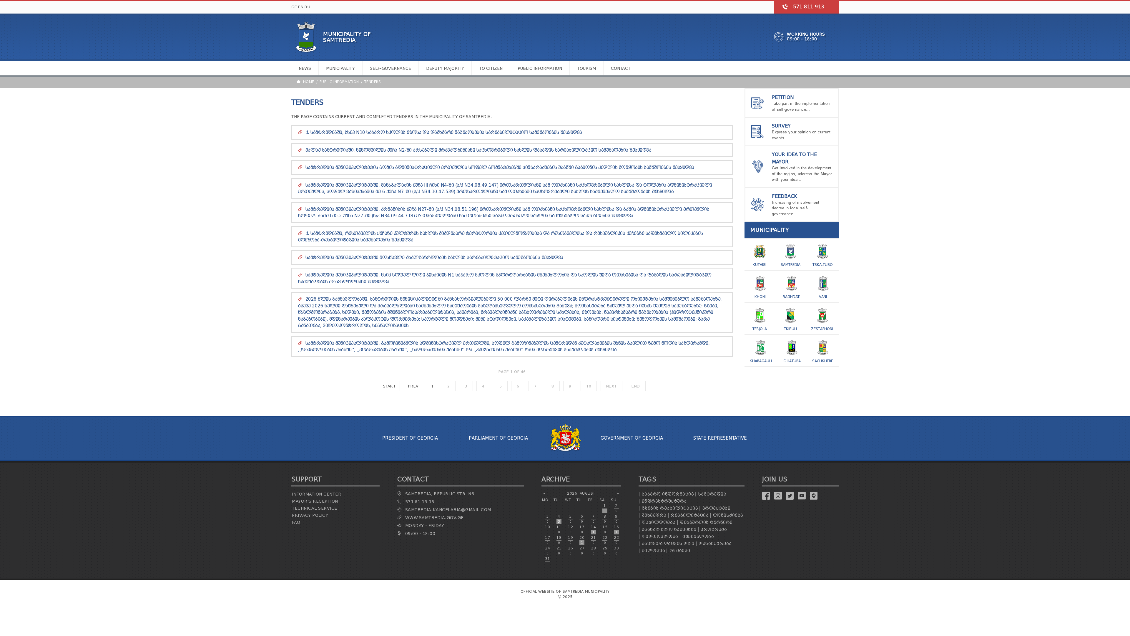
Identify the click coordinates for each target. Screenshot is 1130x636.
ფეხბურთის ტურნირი (706, 522)
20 (581, 540)
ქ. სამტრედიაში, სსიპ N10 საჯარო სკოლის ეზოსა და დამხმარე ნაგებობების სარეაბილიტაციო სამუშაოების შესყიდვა (443, 132)
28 (593, 550)
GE (294, 6)
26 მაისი (679, 550)
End (636, 386)
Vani (823, 296)
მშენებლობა (698, 536)
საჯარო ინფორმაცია (668, 494)
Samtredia (790, 264)
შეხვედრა (654, 515)
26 (570, 550)
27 (581, 550)
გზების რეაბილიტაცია (670, 508)
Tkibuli (790, 329)
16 (616, 529)
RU (307, 6)
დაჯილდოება (659, 522)
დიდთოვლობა (660, 536)
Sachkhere (822, 361)
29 (604, 550)
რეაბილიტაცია (690, 515)
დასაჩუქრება (715, 543)
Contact (621, 68)
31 (547, 561)
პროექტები (716, 508)
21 (593, 540)
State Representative (720, 438)
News (305, 68)
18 (558, 540)
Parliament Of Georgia (498, 438)
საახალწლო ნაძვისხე (669, 529)
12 (570, 529)
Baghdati (791, 296)
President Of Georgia (410, 438)
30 (616, 550)
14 (593, 529)
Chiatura (792, 361)
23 (616, 540)
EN (300, 6)
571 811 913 (808, 6)
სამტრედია (712, 494)
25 (558, 550)
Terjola (759, 329)
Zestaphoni (822, 329)
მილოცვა (653, 550)
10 (588, 386)
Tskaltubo (822, 264)
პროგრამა (714, 529)
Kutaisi (759, 264)
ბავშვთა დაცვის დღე (668, 543)
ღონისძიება (728, 515)
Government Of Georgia (632, 438)
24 (547, 550)
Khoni (760, 296)
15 (604, 529)
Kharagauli (761, 361)
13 (581, 529)
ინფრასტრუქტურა (664, 501)
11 (558, 529)
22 (604, 540)
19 (570, 540)
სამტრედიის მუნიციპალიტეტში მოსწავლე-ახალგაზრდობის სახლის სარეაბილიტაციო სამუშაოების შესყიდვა (434, 257)
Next (611, 386)
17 (547, 540)
